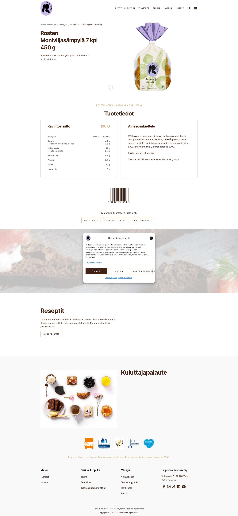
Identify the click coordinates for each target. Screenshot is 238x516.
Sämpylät (63, 25)
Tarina (156, 8)
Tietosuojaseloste (125, 278)
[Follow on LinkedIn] (178, 487)
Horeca (168, 8)
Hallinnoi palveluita (94, 262)
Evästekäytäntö (111, 278)
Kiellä (119, 271)
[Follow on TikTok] (173, 487)
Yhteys (180, 8)
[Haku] (189, 8)
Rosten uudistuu (125, 8)
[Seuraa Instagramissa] (169, 487)
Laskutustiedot (101, 509)
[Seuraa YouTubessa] (184, 487)
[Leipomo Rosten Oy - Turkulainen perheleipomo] (54, 8)
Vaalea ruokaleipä (48, 25)
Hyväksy (96, 271)
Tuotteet (143, 8)
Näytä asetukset (142, 271)
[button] (151, 238)
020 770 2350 (168, 479)
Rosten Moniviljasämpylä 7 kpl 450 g (86, 25)
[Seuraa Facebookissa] (164, 487)
